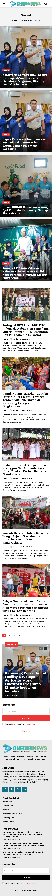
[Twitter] (18, 789)
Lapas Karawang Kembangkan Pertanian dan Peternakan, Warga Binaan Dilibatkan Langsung (23, 844)
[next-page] (19, 635)
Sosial (4, 857)
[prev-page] (41, 648)
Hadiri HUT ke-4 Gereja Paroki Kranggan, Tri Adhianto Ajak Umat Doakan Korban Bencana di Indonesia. (24, 469)
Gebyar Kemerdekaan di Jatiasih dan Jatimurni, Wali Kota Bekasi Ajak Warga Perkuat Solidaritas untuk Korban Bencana (25, 606)
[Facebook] (5, 789)
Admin (15, 339)
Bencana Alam (25, 20)
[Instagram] (11, 789)
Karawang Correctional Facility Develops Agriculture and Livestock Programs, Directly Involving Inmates (25, 682)
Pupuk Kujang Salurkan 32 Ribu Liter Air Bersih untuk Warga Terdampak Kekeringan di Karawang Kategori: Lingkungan (25, 400)
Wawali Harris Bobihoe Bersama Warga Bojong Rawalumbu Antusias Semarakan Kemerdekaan (25, 537)
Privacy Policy (29, 724)
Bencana (13, 20)
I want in (25, 718)
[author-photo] (11, 339)
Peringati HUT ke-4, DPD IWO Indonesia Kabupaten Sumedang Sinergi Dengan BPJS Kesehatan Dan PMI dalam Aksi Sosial (25, 330)
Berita (37, 20)
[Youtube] (24, 789)
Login (24, 877)
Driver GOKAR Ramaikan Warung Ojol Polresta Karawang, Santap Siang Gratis (23, 853)
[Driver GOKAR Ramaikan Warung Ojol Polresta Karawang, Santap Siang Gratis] (26, 186)
